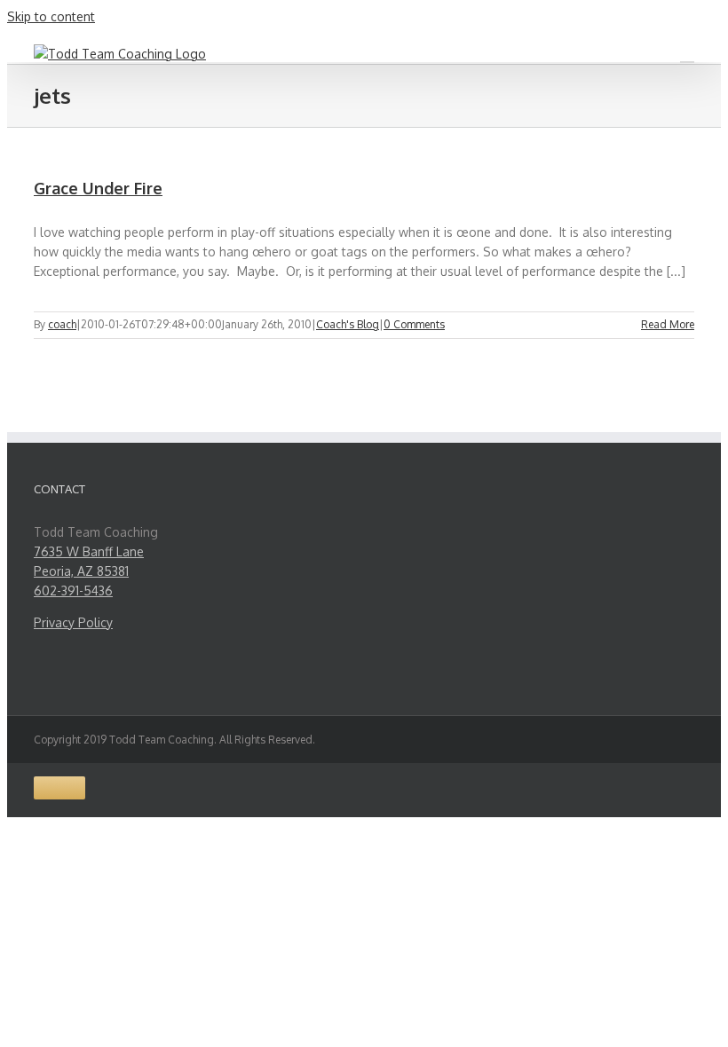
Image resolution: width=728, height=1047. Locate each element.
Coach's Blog (347, 324)
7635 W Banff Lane (89, 551)
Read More (667, 324)
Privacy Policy (73, 622)
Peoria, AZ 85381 (81, 571)
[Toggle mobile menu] (687, 53)
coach (62, 324)
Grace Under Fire (98, 188)
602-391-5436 (73, 590)
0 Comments (414, 324)
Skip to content (51, 16)
